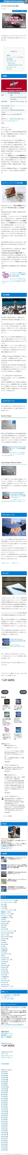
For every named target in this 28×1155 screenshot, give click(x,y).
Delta (2, 942)
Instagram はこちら (6, 848)
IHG (2, 955)
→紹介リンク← (5, 563)
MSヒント (23, 11)
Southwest (4, 957)
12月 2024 (3, 1110)
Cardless (3, 961)
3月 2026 (3, 1081)
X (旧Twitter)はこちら (6, 846)
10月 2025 (3, 1090)
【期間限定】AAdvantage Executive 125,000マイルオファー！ (16, 872)
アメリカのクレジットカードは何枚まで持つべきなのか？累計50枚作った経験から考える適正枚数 (17, 866)
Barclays (3, 938)
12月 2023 (3, 1132)
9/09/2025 (7, 761)
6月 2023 (3, 1144)
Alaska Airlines (5, 953)
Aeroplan (3, 971)
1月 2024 (3, 1130)
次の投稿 (4, 692)
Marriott (3, 929)
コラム (3, 978)
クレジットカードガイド (7, 910)
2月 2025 (3, 1106)
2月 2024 (3, 1129)
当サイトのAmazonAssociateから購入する (12, 1024)
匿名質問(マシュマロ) (6, 1035)
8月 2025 (3, 1094)
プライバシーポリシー (7, 1057)
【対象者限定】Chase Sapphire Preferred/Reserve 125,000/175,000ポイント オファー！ (16, 888)
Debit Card (4, 973)
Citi (2, 919)
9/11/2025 (7, 771)
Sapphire (3, 923)
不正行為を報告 (5, 1063)
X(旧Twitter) (4, 662)
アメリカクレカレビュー (7, 902)
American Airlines (6, 932)
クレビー (7, 765)
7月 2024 (3, 1119)
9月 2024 (3, 1115)
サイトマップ (4, 1053)
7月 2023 (3, 1142)
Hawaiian (3, 944)
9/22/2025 (7, 792)
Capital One (4, 921)
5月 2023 (3, 1146)
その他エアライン (5, 959)
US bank (3, 969)
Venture (3, 948)
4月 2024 (3, 1125)
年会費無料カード (5, 917)
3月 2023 (3, 1150)
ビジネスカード (5, 915)
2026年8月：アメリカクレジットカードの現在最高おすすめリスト (16, 858)
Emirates (3, 982)
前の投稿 (23, 692)
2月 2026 (3, 1083)
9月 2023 (3, 1138)
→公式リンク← (15, 563)
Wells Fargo (4, 965)
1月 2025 (3, 1108)
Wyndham (3, 967)
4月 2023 (3, 1148)
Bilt (2, 940)
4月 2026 (3, 1079)
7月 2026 (3, 1073)
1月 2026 (3, 1085)
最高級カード (4, 912)
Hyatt (2, 963)
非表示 (15, 51)
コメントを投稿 (7, 816)
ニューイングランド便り (7, 998)
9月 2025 (3, 1092)
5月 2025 (3, 1100)
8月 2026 (3, 1071)
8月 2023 (3, 1140)
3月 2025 (3, 1104)
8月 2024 (3, 1117)
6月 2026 (3, 1075)
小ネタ (3, 908)
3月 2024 (3, 1127)
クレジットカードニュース (8, 900)
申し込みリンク (14, 121)
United (3, 952)
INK (2, 927)
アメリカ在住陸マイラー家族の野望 (10, 995)
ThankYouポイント (6, 986)
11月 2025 (3, 1088)
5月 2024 (3, 1123)
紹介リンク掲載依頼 (6, 1037)
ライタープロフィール (7, 1055)
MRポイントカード (6, 913)
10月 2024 (3, 1113)
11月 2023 (3, 1134)
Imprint (3, 974)
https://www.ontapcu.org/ (17, 118)
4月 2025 (3, 1102)
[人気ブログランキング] (11, 680)
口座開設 (3, 950)
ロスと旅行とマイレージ (7, 997)
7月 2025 (3, 1096)
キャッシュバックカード (7, 931)
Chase (3, 906)
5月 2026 (3, 1077)
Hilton (2, 925)
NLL (2, 946)
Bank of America (5, 936)
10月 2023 (3, 1136)
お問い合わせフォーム (7, 1033)
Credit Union (16, 11)
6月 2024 (3, 1121)
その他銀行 (4, 976)
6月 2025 (3, 1098)
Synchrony (4, 984)
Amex (2, 904)
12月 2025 (3, 1087)
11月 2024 (3, 1111)
